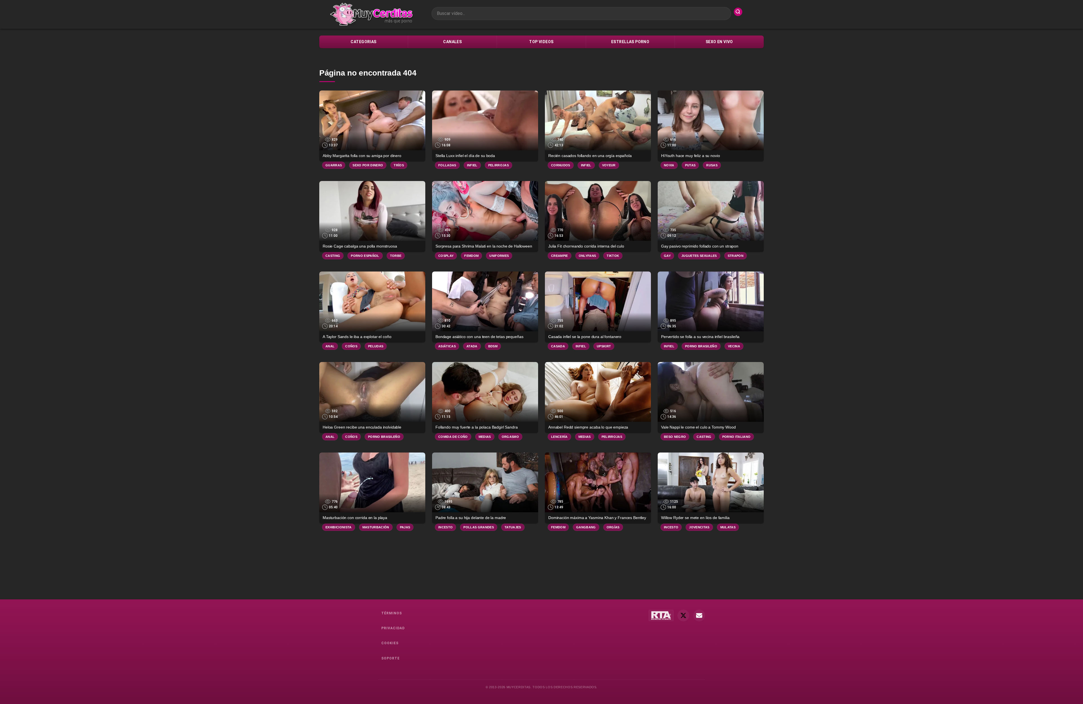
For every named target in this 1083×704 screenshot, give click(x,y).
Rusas (711, 165)
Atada (471, 346)
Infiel (472, 165)
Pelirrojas (498, 165)
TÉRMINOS (391, 613)
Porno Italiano (736, 436)
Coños (351, 346)
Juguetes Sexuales (699, 255)
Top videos (541, 41)
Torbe (396, 255)
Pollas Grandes (478, 527)
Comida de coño (453, 436)
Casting (332, 255)
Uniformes (499, 255)
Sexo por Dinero (368, 165)
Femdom (471, 255)
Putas (690, 165)
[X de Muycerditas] (683, 615)
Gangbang (586, 527)
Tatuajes (513, 527)
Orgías (613, 527)
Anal (329, 346)
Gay (667, 255)
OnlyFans (587, 255)
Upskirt (604, 346)
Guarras (333, 165)
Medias (485, 436)
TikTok (613, 255)
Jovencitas (699, 527)
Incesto (445, 527)
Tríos (399, 165)
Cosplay (446, 255)
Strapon (735, 255)
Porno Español (365, 255)
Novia (669, 165)
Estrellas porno (630, 41)
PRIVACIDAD (393, 628)
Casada (558, 346)
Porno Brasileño (701, 346)
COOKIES (390, 643)
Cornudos (560, 165)
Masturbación (375, 527)
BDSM (493, 346)
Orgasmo (510, 436)
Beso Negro (675, 436)
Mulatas (728, 527)
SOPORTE (390, 658)
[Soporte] (699, 615)
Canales (452, 41)
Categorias (363, 41)
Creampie (559, 255)
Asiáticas (447, 346)
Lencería (559, 436)
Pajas (405, 527)
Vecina (734, 346)
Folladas (447, 165)
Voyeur (609, 165)
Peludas (375, 346)
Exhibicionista (338, 527)
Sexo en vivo (719, 41)
